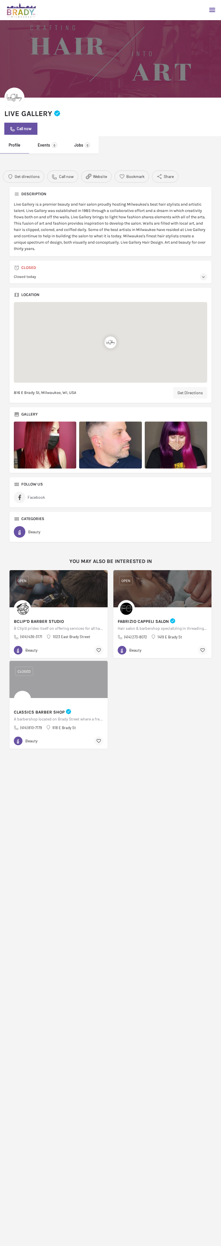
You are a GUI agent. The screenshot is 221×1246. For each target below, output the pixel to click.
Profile (14, 145)
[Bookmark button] (98, 650)
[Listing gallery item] (45, 445)
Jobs (81, 145)
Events (46, 145)
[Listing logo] (14, 98)
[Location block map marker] (110, 342)
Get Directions (190, 392)
